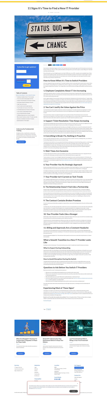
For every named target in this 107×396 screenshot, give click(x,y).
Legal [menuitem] (35, 367)
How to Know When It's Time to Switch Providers (26, 95)
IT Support (48, 309)
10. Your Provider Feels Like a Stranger (23, 113)
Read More (20, 353)
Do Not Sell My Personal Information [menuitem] (85, 392)
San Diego (62, 293)
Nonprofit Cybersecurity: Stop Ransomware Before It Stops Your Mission (53, 340)
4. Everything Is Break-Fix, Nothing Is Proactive (25, 102)
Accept (73, 391)
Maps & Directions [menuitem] (78, 382)
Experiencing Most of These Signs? (23, 120)
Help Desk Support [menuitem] (78, 377)
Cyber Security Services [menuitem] (19, 368)
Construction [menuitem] (36, 374)
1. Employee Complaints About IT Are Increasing (25, 96)
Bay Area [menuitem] (36, 380)
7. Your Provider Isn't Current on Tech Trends (25, 107)
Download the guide (47, 300)
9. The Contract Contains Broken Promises (24, 111)
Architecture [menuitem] (36, 375)
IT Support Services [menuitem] (18, 367)
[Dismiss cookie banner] (77, 383)
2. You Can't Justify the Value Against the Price (25, 98)
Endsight (51, 12)
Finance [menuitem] (35, 370)
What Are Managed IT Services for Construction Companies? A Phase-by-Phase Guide (27, 340)
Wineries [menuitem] (36, 368)
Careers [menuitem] (75, 378)
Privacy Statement (38, 388)
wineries (79, 278)
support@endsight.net (78, 372)
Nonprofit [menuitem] (36, 372)
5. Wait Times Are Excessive (22, 104)
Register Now (21, 141)
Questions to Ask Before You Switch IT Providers (25, 118)
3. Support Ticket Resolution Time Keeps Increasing (26, 100)
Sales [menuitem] (75, 380)
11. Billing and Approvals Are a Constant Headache (25, 115)
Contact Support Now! (79, 367)
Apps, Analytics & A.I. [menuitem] (18, 370)
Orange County (69, 293)
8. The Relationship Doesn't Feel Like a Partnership (25, 109)
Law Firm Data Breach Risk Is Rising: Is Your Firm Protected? (78, 339)
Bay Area (53, 293)
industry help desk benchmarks (67, 160)
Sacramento (58, 293)
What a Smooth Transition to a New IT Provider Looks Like (27, 116)
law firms (75, 278)
